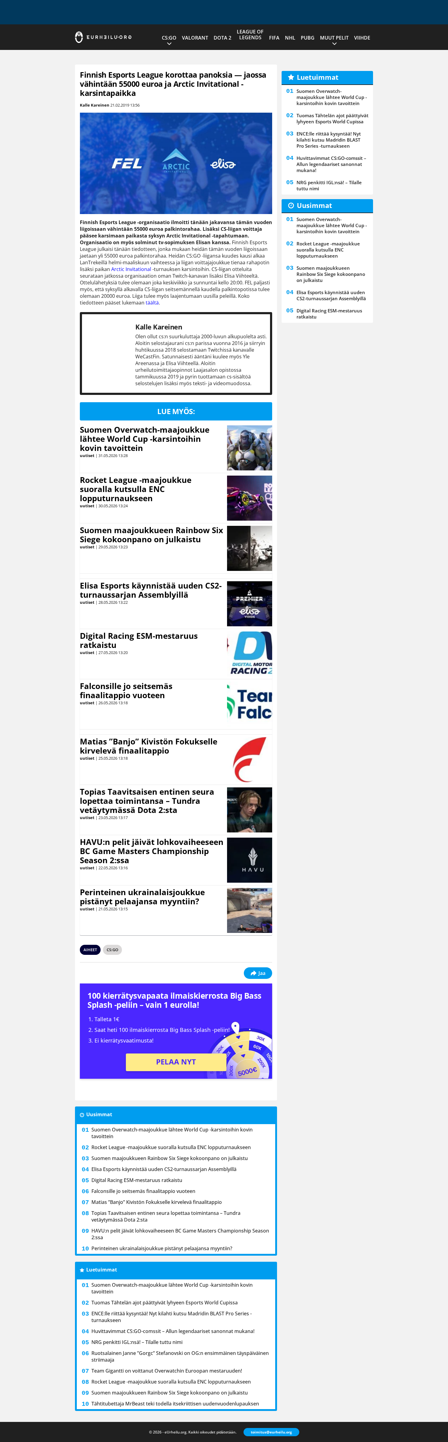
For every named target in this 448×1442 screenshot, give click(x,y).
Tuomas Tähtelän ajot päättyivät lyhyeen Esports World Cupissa (164, 1302)
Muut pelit (334, 37)
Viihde (362, 37)
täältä (152, 302)
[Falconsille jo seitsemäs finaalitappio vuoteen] (249, 704)
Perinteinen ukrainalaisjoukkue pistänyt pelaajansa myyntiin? (142, 897)
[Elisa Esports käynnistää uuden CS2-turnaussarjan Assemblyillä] (250, 603)
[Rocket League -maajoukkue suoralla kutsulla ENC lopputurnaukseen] (249, 498)
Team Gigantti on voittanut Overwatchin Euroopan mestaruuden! (166, 1370)
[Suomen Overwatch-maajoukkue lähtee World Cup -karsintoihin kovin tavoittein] (249, 447)
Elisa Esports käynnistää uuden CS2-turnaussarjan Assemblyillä (151, 590)
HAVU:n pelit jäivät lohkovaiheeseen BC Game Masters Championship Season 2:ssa (151, 851)
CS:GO (169, 37)
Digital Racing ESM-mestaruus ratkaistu (139, 640)
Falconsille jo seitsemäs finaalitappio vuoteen (126, 691)
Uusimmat (99, 1114)
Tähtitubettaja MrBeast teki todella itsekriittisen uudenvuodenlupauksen (175, 1403)
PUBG (308, 37)
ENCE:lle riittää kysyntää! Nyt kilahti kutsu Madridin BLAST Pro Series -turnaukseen (171, 1317)
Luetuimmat (101, 1269)
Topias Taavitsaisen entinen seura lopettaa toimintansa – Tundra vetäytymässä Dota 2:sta (147, 800)
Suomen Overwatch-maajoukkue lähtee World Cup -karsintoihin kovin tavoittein (144, 438)
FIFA (274, 37)
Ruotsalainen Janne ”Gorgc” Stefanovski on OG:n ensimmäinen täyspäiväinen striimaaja (180, 1356)
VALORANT (195, 37)
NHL (290, 37)
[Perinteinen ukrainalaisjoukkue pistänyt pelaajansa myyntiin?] (249, 910)
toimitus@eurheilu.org (271, 1432)
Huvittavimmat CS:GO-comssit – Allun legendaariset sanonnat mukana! (172, 1331)
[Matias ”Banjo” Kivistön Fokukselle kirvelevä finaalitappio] (249, 759)
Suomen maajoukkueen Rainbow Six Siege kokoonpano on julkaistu (151, 535)
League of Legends (250, 34)
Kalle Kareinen (94, 105)
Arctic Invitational (131, 269)
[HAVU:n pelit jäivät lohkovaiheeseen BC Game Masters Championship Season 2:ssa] (249, 860)
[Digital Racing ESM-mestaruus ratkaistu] (249, 654)
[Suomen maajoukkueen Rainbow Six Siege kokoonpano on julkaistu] (249, 548)
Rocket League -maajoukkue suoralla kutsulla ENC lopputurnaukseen (135, 489)
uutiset (87, 455)
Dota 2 (222, 37)
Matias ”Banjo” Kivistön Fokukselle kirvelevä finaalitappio (148, 746)
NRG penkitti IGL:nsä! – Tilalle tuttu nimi (137, 1342)
